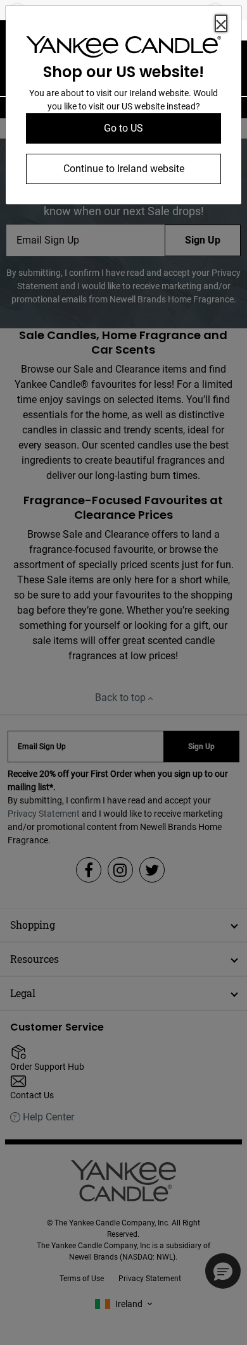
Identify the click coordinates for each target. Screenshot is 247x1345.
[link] (123, 49)
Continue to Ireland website (123, 169)
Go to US (123, 128)
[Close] (221, 23)
